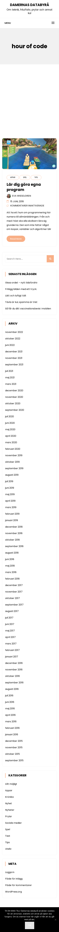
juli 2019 (9, 481)
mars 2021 (10, 384)
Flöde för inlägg (13, 878)
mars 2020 (11, 442)
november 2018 (13, 533)
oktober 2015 (12, 754)
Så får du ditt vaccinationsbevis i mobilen (28, 308)
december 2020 (14, 390)
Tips (36, 177)
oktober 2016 (12, 676)
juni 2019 (9, 488)
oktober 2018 (12, 539)
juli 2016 (9, 695)
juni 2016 (9, 702)
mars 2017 (10, 643)
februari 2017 (12, 650)
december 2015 (14, 741)
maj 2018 (10, 565)
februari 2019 (12, 513)
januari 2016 (11, 734)
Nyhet (8, 803)
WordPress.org (13, 891)
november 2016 (13, 669)
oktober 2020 (12, 403)
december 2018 (14, 526)
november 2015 (13, 747)
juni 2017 (9, 624)
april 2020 (10, 436)
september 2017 (14, 604)
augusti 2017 (12, 611)
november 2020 (14, 397)
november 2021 (13, 358)
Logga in (9, 872)
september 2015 (14, 760)
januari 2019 (11, 520)
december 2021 (13, 351)
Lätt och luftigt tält (15, 295)
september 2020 (14, 410)
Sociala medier (13, 823)
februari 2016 (12, 728)
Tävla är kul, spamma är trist (21, 302)
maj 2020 (10, 429)
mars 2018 (10, 572)
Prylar (8, 816)
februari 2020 (12, 449)
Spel (25, 177)
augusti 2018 (12, 552)
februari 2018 (12, 578)
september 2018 (14, 546)
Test (7, 836)
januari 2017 (11, 656)
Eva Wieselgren (21, 195)
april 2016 (10, 715)
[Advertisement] (29, 95)
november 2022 (14, 332)
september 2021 (14, 364)
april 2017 (10, 637)
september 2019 (14, 468)
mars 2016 (10, 721)
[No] (55, 919)
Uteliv (8, 849)
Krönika (9, 797)
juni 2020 (10, 423)
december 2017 (14, 585)
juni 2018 (9, 559)
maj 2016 (10, 708)
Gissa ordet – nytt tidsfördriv (21, 282)
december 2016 (14, 663)
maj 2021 (10, 377)
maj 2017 (10, 630)
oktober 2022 (12, 338)
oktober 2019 (12, 462)
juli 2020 (9, 416)
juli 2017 (9, 617)
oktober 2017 (12, 598)
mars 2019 (10, 507)
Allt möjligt (11, 784)
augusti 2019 (11, 475)
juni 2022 (10, 345)
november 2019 (13, 455)
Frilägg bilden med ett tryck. (21, 289)
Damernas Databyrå (29, 4)
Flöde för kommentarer (18, 885)
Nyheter (9, 810)
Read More (16, 238)
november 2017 (13, 591)
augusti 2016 (12, 689)
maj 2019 (10, 494)
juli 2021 (9, 371)
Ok (29, 925)
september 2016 (14, 682)
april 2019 (10, 500)
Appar (12, 177)
